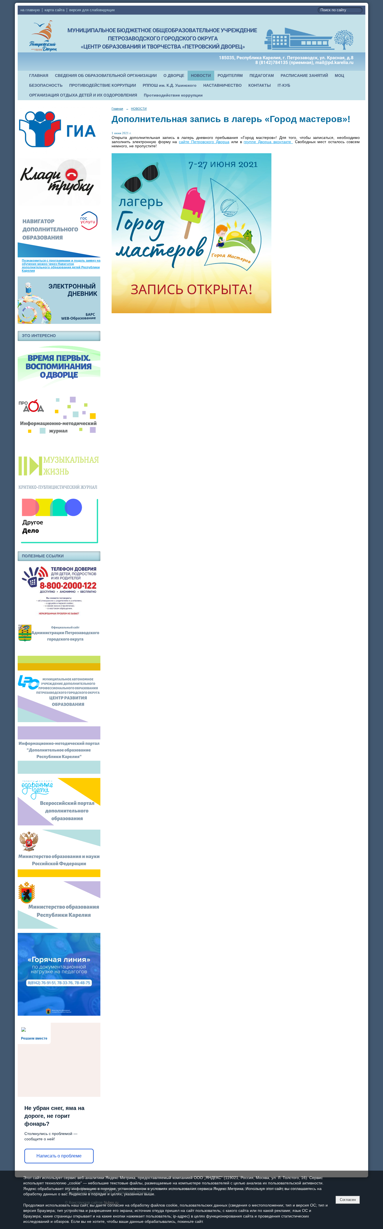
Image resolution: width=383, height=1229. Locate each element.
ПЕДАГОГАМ (262, 76)
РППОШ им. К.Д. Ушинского (170, 85)
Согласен (348, 1200)
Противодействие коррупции (173, 95)
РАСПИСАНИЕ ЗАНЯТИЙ (304, 76)
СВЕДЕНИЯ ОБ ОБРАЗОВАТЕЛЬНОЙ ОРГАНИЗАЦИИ (106, 76)
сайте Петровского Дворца (204, 142)
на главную (30, 10)
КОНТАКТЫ (259, 85)
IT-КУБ (284, 85)
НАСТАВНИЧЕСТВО (222, 85)
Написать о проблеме (59, 1156)
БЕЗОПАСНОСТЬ (46, 85)
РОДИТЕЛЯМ (230, 76)
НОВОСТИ (201, 76)
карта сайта (54, 10)
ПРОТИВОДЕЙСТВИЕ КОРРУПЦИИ (102, 85)
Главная (117, 108)
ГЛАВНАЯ (38, 76)
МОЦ (339, 76)
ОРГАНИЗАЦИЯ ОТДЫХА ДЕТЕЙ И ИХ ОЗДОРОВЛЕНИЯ (83, 95)
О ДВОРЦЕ (173, 76)
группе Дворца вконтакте (268, 142)
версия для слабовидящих (92, 10)
